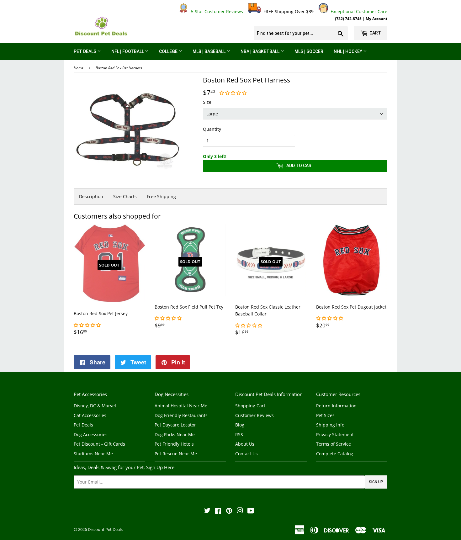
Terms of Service (333, 444)
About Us (244, 444)
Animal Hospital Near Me (181, 406)
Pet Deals (85, 51)
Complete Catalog (334, 454)
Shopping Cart (250, 406)
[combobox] (301, 33)
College (168, 51)
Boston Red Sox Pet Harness (119, 68)
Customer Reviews (254, 415)
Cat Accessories (90, 415)
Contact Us (246, 454)
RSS (239, 434)
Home (78, 68)
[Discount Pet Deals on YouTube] (250, 511)
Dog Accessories (91, 434)
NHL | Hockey (348, 51)
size (207, 102)
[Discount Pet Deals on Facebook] (218, 511)
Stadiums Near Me (93, 454)
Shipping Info (330, 425)
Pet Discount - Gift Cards (99, 444)
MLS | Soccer (308, 51)
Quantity (212, 129)
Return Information (336, 406)
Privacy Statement (335, 434)
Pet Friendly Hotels (174, 444)
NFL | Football (128, 51)
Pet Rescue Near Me (176, 454)
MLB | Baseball (209, 51)
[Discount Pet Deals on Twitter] (207, 511)
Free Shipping (161, 196)
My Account (376, 18)
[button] (234, 93)
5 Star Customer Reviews (215, 11)
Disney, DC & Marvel (95, 406)
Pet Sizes (325, 415)
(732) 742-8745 (348, 18)
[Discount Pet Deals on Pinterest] (229, 511)
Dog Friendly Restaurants (181, 415)
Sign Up (376, 482)
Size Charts (125, 196)
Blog (239, 425)
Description (91, 196)
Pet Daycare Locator (175, 425)
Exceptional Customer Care (357, 11)
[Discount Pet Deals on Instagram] (240, 511)
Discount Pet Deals (105, 529)
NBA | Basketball (260, 51)
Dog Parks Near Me (175, 434)
